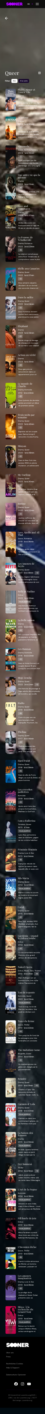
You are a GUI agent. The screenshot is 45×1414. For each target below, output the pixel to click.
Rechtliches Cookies (14, 1364)
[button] (14, 81)
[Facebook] (16, 1384)
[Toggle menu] (37, 4)
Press (8, 1357)
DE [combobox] (29, 4)
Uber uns (10, 1352)
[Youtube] (29, 1384)
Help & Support (12, 1368)
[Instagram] (22, 1384)
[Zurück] (5, 18)
